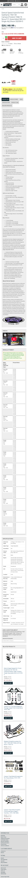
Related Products (7, 105)
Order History (3, 869)
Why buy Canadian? (5, 841)
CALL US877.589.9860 (21, 52)
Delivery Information (5, 842)
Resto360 (3, 835)
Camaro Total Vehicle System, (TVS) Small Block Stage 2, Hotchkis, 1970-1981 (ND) (12, 811)
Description (5, 99)
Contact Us (18, 1)
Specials (2, 861)
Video (21, 99)
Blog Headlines (4, 862)
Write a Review (17, 43)
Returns (2, 852)
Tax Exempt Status (4, 839)
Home (3, 8)
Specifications (6, 102)
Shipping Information (5, 838)
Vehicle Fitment (14, 99)
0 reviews (10, 43)
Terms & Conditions (5, 845)
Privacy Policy (3, 844)
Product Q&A (14, 102)
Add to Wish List (7, 45)
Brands (2, 858)
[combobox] (14, 641)
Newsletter (3, 872)
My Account (3, 868)
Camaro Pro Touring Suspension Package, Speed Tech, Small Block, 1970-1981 (13, 707)
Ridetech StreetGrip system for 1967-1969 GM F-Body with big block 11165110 (12, 742)
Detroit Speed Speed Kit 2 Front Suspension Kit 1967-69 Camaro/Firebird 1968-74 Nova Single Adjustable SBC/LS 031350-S (13, 671)
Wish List (3, 870)
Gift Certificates (4, 859)
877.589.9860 (11, 1)
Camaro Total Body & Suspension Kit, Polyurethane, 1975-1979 (13, 777)
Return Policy (3, 837)
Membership (3, 873)
